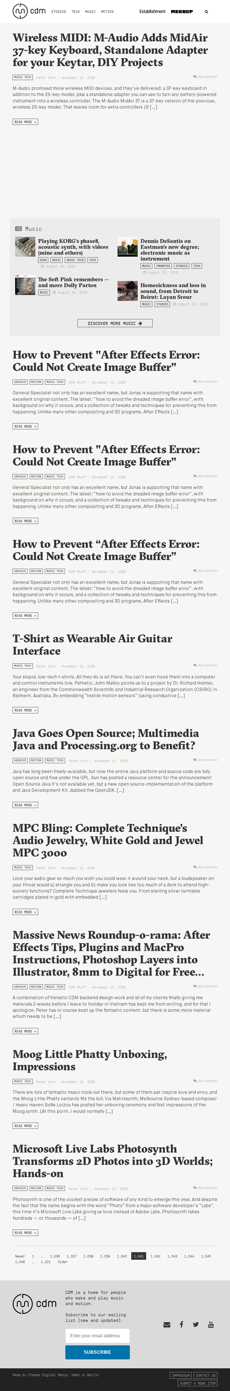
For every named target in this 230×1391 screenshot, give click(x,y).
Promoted (163, 266)
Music (90, 11)
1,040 (122, 1256)
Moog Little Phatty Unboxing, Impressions (90, 1060)
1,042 (155, 1256)
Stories (58, 11)
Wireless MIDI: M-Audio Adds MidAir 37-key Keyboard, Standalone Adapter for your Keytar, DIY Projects (110, 50)
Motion (107, 11)
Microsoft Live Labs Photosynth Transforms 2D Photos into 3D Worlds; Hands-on (113, 1161)
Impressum (181, 1375)
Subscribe (97, 1352)
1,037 (72, 1256)
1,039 (105, 1256)
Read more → (25, 122)
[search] (206, 12)
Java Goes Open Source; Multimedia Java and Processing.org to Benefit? (106, 739)
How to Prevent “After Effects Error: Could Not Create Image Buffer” (106, 550)
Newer (21, 1256)
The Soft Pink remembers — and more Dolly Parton (73, 282)
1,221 (46, 1261)
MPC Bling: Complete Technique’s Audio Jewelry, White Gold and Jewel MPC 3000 (108, 840)
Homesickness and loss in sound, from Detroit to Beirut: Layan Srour (173, 291)
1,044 (189, 1256)
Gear (43, 260)
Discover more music (113, 323)
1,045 (206, 1256)
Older (63, 1261)
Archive (20, 382)
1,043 (172, 1256)
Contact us (205, 1375)
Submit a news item (197, 1383)
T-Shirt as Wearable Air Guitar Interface (92, 644)
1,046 (20, 1261)
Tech (76, 11)
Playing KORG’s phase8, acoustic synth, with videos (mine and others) (73, 247)
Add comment (207, 77)
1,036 (55, 1256)
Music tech (22, 77)
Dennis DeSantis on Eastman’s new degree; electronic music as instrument (170, 250)
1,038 (88, 1256)
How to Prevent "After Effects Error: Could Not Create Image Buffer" (106, 361)
